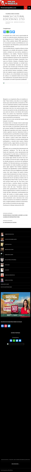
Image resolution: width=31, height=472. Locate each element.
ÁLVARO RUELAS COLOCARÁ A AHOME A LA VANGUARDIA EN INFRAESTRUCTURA (15, 215)
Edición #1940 (4, 459)
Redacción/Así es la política (23, 459)
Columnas (8, 13)
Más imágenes (15, 463)
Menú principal (29, 8)
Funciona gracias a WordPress (7, 470)
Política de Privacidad (6, 287)
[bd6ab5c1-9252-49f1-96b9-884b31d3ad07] (15, 304)
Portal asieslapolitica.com (8, 8)
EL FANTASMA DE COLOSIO (9, 221)
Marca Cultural (15, 13)
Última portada (15, 332)
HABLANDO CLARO (5, 284)
